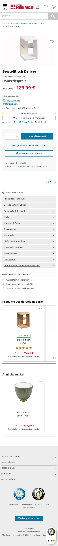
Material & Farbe (12, 223)
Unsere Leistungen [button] (10, 457)
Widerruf (38, 505)
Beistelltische (39, 23)
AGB (47, 505)
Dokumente (9, 260)
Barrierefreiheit (29, 508)
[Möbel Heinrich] (22, 6)
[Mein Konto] (38, 6)
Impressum (13, 505)
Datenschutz (26, 505)
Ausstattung (10, 229)
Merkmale (9, 235)
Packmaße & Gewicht (14, 211)
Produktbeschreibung (15, 199)
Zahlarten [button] (6, 474)
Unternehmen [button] (8, 462)
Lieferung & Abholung (15, 241)
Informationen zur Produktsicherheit (22, 266)
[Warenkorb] (54, 6)
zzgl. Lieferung (13, 101)
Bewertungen (10, 254)
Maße (6, 217)
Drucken (52, 182)
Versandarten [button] (8, 479)
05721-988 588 (19, 167)
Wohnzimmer (26, 23)
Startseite (6, 23)
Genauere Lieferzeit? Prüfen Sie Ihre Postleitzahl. (24, 122)
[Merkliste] (46, 6)
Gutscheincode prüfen (29, 154)
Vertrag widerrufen (29, 518)
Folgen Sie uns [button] (8, 468)
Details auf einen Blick (15, 205)
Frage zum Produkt (13, 247)
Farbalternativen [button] (14, 193)
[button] (53, 16)
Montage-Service (13, 104)
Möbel (15, 23)
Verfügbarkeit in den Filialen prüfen (29, 145)
